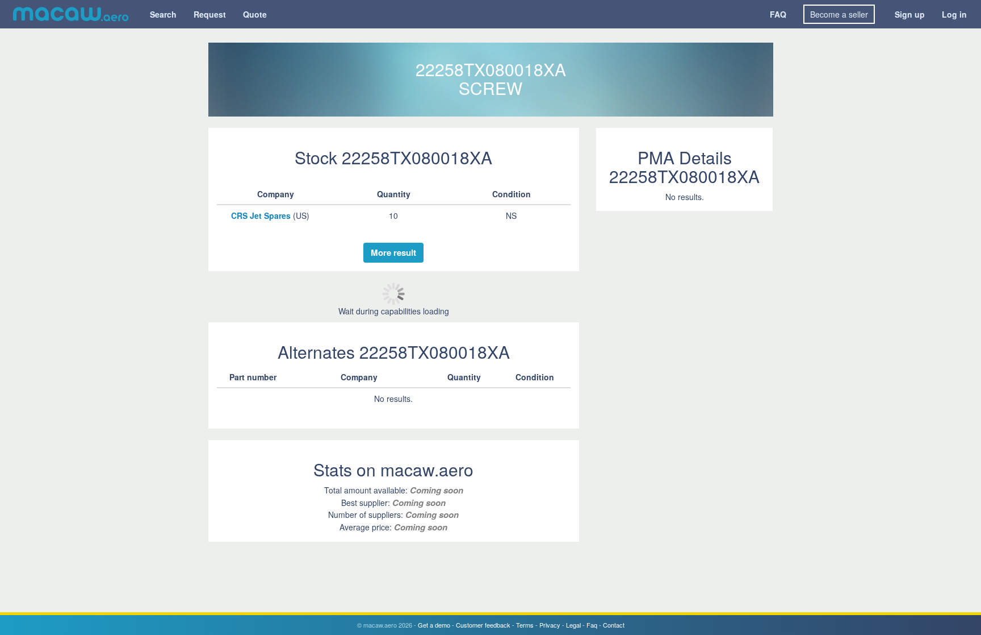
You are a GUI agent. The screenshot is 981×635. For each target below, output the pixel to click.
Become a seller (839, 14)
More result (393, 252)
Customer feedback (483, 624)
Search (163, 14)
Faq (591, 624)
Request (210, 14)
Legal (573, 624)
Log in (954, 14)
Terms (525, 624)
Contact (613, 624)
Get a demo (434, 624)
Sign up (910, 14)
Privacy (549, 624)
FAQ (778, 14)
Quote (255, 14)
